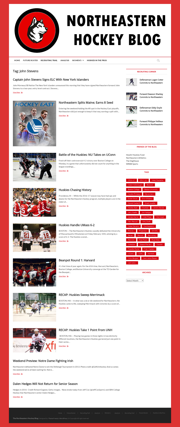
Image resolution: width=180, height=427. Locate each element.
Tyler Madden (149, 249)
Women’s (76, 60)
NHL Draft (146, 221)
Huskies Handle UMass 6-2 (77, 225)
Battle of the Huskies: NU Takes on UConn (87, 155)
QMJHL (155, 231)
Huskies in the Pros (97, 60)
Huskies (145, 208)
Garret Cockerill (134, 203)
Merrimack (160, 217)
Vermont (151, 253)
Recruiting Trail (49, 60)
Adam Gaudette (157, 180)
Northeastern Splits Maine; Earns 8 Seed (86, 102)
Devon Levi (149, 194)
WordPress (63, 418)
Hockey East (132, 208)
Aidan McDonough (135, 185)
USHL (140, 253)
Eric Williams (147, 198)
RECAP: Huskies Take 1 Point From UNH (85, 330)
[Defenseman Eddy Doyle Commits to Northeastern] (131, 110)
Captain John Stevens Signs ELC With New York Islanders (51, 79)
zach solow (132, 263)
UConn (130, 253)
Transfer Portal (133, 249)
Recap (130, 235)
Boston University (151, 189)
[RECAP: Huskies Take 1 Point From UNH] (34, 340)
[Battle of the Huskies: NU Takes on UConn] (34, 167)
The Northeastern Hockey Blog (25, 418)
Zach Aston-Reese (150, 258)
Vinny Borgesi (133, 258)
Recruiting (152, 235)
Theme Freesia (53, 418)
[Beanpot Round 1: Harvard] (34, 272)
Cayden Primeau (134, 194)
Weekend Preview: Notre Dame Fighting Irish (43, 361)
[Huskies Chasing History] (34, 202)
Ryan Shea (155, 240)
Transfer (160, 244)
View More (19, 92)
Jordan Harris (133, 217)
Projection (143, 231)
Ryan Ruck (143, 240)
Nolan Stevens (133, 226)
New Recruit (132, 221)
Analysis (64, 60)
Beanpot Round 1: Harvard (77, 260)
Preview (131, 231)
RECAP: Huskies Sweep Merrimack (82, 295)
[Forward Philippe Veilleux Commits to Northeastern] (131, 124)
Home (17, 60)
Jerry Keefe (132, 212)
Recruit (140, 235)
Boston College (133, 189)
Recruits (131, 240)
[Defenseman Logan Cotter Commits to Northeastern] (131, 82)
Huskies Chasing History (75, 190)
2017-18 (143, 180)
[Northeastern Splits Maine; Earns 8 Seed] (34, 123)
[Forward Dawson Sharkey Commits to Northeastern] (131, 96)
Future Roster (30, 60)
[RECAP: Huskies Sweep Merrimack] (34, 307)
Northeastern (149, 226)
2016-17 (131, 180)
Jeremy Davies (158, 208)
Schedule (131, 244)
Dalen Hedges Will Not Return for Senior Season (45, 384)
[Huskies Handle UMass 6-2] (34, 237)
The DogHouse (132, 161)
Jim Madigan (146, 212)
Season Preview (146, 244)
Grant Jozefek (150, 203)
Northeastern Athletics (136, 158)
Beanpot (150, 185)
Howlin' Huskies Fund (135, 155)
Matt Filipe (147, 217)
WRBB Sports (132, 164)
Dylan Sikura (132, 198)
